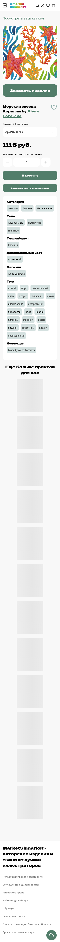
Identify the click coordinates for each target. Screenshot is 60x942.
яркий (50, 296)
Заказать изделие (30, 90)
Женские (13, 208)
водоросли (14, 311)
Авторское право (13, 892)
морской (28, 319)
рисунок (12, 327)
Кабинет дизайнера (15, 900)
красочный (28, 327)
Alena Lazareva (21, 113)
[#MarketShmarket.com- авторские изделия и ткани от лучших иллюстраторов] (17, 5)
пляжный (13, 319)
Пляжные (13, 230)
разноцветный (40, 288)
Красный (13, 245)
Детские (27, 208)
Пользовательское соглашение (23, 876)
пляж (11, 296)
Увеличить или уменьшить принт (30, 187)
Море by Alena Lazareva (21, 350)
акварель (37, 296)
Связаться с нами (14, 916)
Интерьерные (44, 208)
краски (40, 311)
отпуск (23, 296)
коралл (43, 327)
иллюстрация (15, 303)
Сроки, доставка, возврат (19, 932)
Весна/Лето (35, 222)
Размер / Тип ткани (15, 124)
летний (12, 288)
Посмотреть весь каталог (23, 18)
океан (41, 319)
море (24, 288)
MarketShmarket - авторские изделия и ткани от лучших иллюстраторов (28, 856)
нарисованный (16, 335)
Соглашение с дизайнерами (21, 884)
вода (28, 311)
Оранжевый (15, 259)
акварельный (35, 303)
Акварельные (15, 222)
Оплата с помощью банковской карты (27, 924)
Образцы (8, 908)
